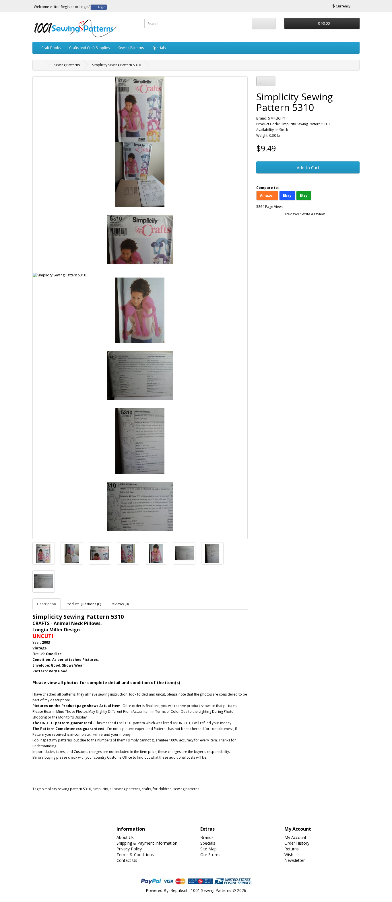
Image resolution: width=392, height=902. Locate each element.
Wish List (292, 854)
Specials (159, 47)
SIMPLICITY (276, 118)
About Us (125, 837)
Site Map (208, 849)
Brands (207, 837)
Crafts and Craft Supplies (89, 47)
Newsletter (294, 860)
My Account (295, 837)
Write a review (313, 214)
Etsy (304, 195)
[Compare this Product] (270, 81)
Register (67, 6)
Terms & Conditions (135, 854)
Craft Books (51, 47)
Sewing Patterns (131, 47)
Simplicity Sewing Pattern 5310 (116, 65)
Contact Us (127, 860)
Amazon (267, 195)
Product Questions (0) (83, 604)
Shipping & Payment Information (147, 843)
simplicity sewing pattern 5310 (66, 788)
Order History (296, 843)
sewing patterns (186, 788)
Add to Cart (308, 167)
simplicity (100, 788)
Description (46, 604)
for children (162, 788)
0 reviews (291, 214)
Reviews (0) (120, 604)
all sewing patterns (125, 788)
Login (83, 6)
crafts (146, 788)
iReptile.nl (178, 890)
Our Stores (210, 854)
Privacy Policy (129, 849)
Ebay (287, 195)
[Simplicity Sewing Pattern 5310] (140, 109)
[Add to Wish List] (260, 81)
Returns (291, 849)
